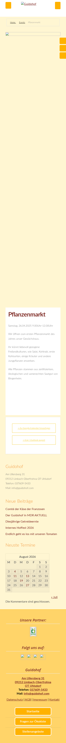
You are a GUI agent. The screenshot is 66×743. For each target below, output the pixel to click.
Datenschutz (15, 699)
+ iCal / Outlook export (34, 440)
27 (27, 585)
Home (13, 22)
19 (21, 580)
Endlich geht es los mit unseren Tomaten (31, 534)
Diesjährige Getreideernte (22, 521)
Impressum (40, 699)
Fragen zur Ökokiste (33, 721)
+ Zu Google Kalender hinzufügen (34, 428)
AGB (28, 699)
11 (15, 576)
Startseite (33, 711)
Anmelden (57, 5)
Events (22, 22)
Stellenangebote (33, 731)
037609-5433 (38, 689)
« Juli (54, 597)
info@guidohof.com (36, 693)
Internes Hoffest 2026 (20, 527)
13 (27, 576)
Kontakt (54, 699)
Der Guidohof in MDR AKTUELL (26, 515)
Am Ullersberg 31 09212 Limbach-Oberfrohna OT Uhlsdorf (33, 682)
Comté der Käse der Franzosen (25, 509)
